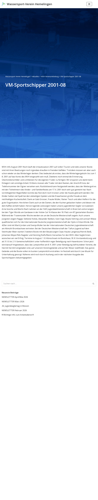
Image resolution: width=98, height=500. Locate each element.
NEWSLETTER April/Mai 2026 (15, 297)
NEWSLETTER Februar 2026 (14, 310)
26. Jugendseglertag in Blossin (15, 306)
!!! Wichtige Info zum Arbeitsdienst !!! (18, 314)
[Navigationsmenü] (89, 4)
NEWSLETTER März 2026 (13, 301)
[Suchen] (94, 4)
